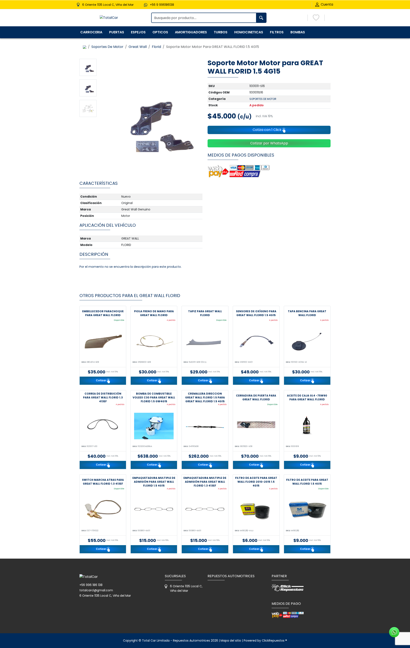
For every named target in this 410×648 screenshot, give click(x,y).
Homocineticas (248, 32)
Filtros (277, 32)
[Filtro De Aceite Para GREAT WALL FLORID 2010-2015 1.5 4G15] (256, 510)
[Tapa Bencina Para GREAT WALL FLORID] (307, 342)
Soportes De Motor (107, 46)
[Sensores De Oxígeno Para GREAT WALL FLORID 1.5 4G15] (256, 342)
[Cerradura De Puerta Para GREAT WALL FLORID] (256, 426)
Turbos (220, 32)
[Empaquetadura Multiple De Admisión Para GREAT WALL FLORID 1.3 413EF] (204, 510)
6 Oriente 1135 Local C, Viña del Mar (105, 595)
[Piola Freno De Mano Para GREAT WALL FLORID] (153, 342)
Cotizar (101, 380)
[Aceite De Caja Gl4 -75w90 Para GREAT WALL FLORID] (307, 426)
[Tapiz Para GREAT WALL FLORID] (204, 342)
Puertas (116, 32)
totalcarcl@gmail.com (96, 590)
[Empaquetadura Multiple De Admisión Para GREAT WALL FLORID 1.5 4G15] (153, 510)
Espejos (138, 32)
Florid (156, 46)
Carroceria (91, 32)
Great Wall (138, 46)
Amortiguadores (191, 32)
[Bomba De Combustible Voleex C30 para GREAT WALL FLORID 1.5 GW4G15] (153, 426)
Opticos (160, 32)
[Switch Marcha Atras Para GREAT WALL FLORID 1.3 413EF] (102, 510)
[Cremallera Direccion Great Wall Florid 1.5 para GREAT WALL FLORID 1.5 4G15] (204, 426)
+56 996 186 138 (90, 585)
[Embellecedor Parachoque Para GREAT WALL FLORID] (102, 342)
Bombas (297, 32)
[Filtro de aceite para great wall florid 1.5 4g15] (307, 510)
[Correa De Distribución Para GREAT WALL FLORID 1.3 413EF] (102, 426)
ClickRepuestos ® (274, 640)
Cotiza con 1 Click (267, 129)
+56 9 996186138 (162, 5)
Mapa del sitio (231, 640)
